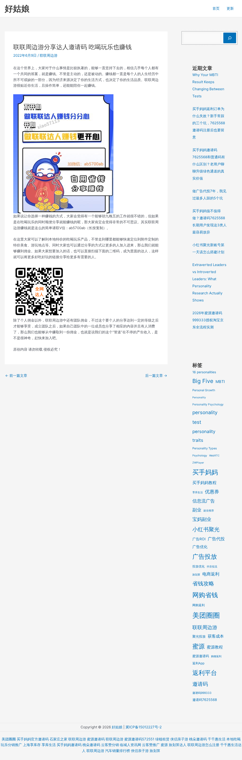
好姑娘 (17, 8)
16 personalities (204, 372)
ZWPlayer (198, 462)
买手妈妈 (205, 472)
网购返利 (198, 605)
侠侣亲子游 (179, 739)
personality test (204, 417)
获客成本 (216, 636)
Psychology (199, 455)
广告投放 (204, 556)
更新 (230, 8)
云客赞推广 (151, 745)
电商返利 (210, 573)
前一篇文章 (16, 375)
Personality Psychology (208, 404)
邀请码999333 (202, 693)
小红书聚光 (206, 529)
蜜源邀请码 (200, 656)
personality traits (203, 436)
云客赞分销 (110, 745)
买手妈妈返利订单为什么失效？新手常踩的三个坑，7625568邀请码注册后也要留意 (208, 123)
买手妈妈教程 (204, 482)
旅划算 (196, 574)
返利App (198, 663)
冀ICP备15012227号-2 (143, 727)
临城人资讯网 (130, 745)
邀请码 (200, 684)
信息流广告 (203, 501)
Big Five (202, 381)
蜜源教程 (215, 646)
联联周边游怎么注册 (203, 745)
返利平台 (204, 672)
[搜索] (229, 38)
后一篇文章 (156, 375)
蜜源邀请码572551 (139, 739)
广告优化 (199, 547)
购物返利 (216, 656)
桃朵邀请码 (198, 739)
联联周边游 (48, 55)
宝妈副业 (201, 519)
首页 (216, 8)
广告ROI (199, 539)
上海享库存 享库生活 (39, 745)
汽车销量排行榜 (117, 750)
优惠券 (212, 491)
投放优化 (198, 566)
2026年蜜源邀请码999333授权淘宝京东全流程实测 (208, 320)
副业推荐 (208, 510)
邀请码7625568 (204, 700)
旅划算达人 (177, 745)
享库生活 (197, 492)
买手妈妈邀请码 (69, 745)
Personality (199, 397)
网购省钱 (205, 595)
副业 (196, 510)
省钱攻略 (203, 583)
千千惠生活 (216, 739)
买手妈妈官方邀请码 (33, 739)
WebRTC (214, 455)
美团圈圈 (206, 615)
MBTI (220, 381)
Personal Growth (203, 390)
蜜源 (198, 646)
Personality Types (204, 448)
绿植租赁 (162, 739)
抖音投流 (212, 566)
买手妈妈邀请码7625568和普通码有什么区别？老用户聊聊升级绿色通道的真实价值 (208, 164)
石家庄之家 (58, 739)
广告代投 (216, 538)
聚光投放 (199, 636)
